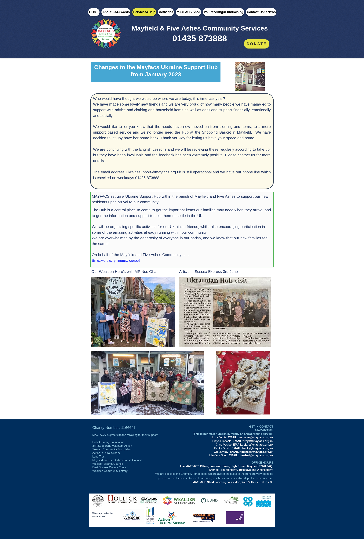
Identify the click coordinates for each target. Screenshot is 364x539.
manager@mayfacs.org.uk (255, 437)
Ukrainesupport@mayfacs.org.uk (153, 172)
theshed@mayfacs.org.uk (256, 455)
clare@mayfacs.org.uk (258, 444)
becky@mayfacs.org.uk (257, 448)
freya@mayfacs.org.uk (258, 441)
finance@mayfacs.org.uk (256, 451)
